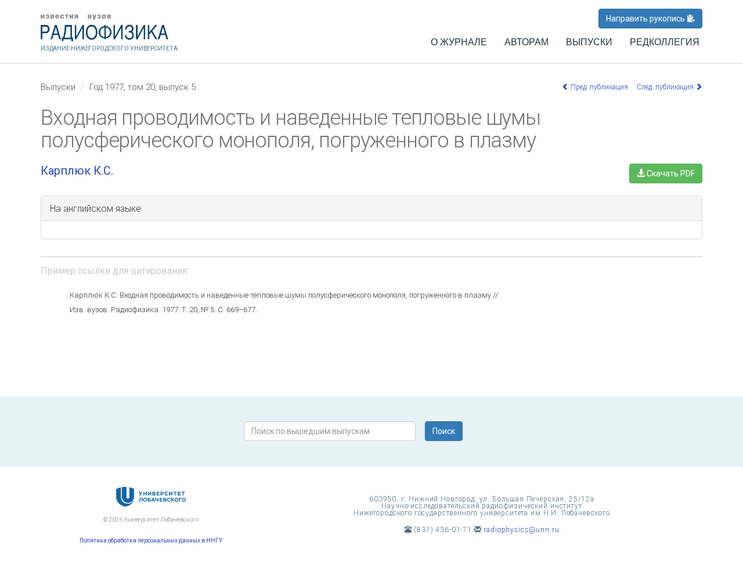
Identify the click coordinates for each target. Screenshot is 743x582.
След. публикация (666, 87)
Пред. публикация (598, 87)
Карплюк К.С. (77, 171)
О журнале (459, 42)
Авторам (526, 42)
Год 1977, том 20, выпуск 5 (142, 87)
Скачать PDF (670, 173)
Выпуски (589, 42)
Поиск (443, 431)
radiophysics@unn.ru (521, 530)
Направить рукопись (646, 18)
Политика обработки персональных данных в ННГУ (151, 540)
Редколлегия (664, 42)
